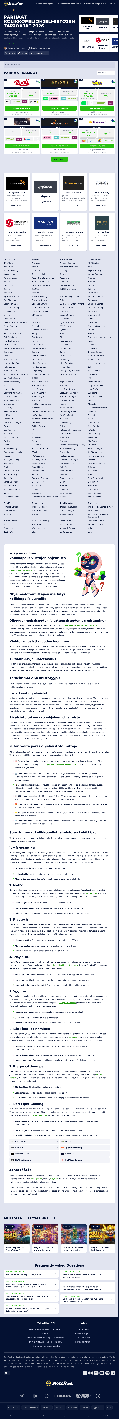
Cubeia (63, 311)
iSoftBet (91, 374)
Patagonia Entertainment (71, 430)
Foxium (35, 341)
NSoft (90, 418)
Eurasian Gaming (95, 326)
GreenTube (37, 359)
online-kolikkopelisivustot (20, 575)
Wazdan (35, 514)
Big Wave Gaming (40, 296)
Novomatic (64, 418)
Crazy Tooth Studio (40, 311)
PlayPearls (92, 441)
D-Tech (7, 315)
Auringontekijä (10, 278)
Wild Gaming (65, 520)
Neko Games (9, 411)
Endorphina (92, 322)
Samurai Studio (11, 470)
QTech (35, 452)
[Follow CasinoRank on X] (95, 1376)
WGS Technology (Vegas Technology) (98, 515)
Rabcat (7, 456)
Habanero (92, 359)
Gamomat (8, 352)
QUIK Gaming (93, 452)
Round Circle (37, 467)
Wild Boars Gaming (40, 520)
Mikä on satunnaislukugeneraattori (45, 1349)
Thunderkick (37, 503)
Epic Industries (38, 326)
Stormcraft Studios (12, 496)
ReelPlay (8, 463)
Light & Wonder (94, 389)
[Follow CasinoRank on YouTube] (101, 1376)
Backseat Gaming (39, 281)
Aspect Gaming (94, 270)
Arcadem (36, 270)
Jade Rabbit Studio (12, 378)
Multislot (36, 407)
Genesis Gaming (94, 352)
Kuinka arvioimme (83, 1341)
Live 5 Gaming (38, 393)
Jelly (61, 378)
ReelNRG (91, 459)
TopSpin (91, 503)
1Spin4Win (8, 259)
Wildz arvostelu (96, 112)
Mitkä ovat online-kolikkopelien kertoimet (45, 1341)
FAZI (62, 333)
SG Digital (91, 470)
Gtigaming (64, 359)
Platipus (63, 437)
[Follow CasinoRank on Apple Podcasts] (112, 1376)
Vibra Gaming (66, 510)
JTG (89, 378)
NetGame (8, 415)
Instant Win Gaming (41, 374)
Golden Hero (9, 359)
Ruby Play (64, 467)
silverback (64, 474)
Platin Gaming (38, 437)
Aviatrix (90, 278)
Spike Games (93, 485)
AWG (6, 281)
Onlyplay (8, 426)
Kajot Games (65, 381)
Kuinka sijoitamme (83, 1345)
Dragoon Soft (93, 315)
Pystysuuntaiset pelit (13, 452)
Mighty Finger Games (41, 404)
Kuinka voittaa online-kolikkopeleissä (45, 1345)
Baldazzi (91, 281)
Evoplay (7, 330)
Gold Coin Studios (95, 355)
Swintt (63, 496)
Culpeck (91, 311)
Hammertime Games (13, 363)
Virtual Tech (92, 510)
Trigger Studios (39, 507)
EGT (34, 318)
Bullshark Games (95, 304)
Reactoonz (73, 968)
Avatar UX (64, 278)
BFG (61, 292)
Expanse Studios (39, 330)
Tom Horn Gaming (68, 503)
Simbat (90, 474)
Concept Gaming (95, 307)
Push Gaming (93, 448)
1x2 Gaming (37, 259)
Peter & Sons (65, 433)
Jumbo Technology (12, 381)
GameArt (64, 344)
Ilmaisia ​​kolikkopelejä (94, 3)
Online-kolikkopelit (44, 3)
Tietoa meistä (83, 1332)
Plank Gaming (10, 437)
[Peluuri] (46, 1399)
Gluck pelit (64, 355)
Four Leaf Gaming (12, 341)
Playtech (54, 1182)
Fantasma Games (11, 333)
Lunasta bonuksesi (21, 108)
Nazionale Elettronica (97, 407)
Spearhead (37, 485)
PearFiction (9, 433)
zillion (34, 532)
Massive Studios (94, 396)
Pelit (34, 433)
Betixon (90, 289)
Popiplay (91, 444)
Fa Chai (90, 330)
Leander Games (11, 389)
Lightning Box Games (13, 393)
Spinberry (36, 489)
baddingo (64, 281)
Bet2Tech (36, 289)
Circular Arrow (66, 307)
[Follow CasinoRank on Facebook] (84, 1376)
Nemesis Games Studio (42, 411)
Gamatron (36, 344)
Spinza (7, 493)
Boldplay (64, 300)
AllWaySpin (9, 266)
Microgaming (10, 404)
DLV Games (37, 315)
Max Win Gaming (67, 400)
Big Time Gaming (11, 296)
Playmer (63, 441)
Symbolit (45, 1336)
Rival (6, 467)
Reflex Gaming (38, 463)
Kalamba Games (94, 381)
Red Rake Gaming (95, 456)
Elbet (89, 318)
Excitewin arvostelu (58, 150)
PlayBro (7, 441)
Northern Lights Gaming (43, 418)
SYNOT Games (94, 496)
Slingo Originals (11, 482)
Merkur (90, 400)
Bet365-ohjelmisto (68, 289)
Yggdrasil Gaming (68, 528)
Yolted (90, 528)
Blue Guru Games (95, 296)
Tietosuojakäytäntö (82, 1336)
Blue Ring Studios (12, 300)
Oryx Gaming (10, 430)
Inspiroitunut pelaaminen (15, 374)
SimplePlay (9, 478)
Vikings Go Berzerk (67, 1006)
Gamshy (35, 352)
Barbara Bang (66, 285)
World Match (37, 528)
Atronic (63, 274)
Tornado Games (11, 507)
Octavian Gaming (11, 422)
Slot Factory (37, 482)
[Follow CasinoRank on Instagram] (89, 1376)
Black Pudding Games (69, 296)
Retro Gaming (66, 463)
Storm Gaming (94, 493)
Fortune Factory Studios (98, 337)
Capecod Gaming (11, 307)
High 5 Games (38, 363)
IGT (89, 367)
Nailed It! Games (67, 407)
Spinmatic (64, 489)
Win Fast (8, 524)
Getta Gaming (38, 355)
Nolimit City (9, 418)
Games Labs (65, 348)
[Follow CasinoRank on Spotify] (106, 1376)
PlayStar (35, 444)
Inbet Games (9, 370)
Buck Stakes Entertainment (72, 304)
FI (6, 1376)
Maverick (36, 400)
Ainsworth (36, 263)
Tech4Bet (8, 503)
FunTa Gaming (10, 344)
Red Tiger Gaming (12, 459)
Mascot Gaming (67, 396)
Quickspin (64, 452)
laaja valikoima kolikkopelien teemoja (61, 768)
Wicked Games (10, 520)
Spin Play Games (11, 489)
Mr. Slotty (8, 407)
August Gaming (94, 274)
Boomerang (92, 300)
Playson (7, 444)
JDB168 (35, 378)
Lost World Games (68, 393)
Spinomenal (92, 489)
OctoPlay (36, 422)
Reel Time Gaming (68, 459)
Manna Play (37, 396)
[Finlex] (34, 1399)
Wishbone (36, 524)
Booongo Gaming (40, 304)
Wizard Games (66, 524)
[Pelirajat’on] (62, 1399)
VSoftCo (7, 514)
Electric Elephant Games (14, 322)
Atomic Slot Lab (39, 274)
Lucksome (92, 393)
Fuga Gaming (66, 341)
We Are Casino (66, 514)
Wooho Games (94, 524)
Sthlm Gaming (66, 493)
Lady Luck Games (95, 385)
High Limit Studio (95, 363)
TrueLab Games (11, 510)
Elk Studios (37, 322)
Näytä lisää (57, 159)
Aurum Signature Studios (43, 278)
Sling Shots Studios (96, 478)
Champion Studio (39, 307)
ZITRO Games (66, 532)
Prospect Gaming (67, 448)
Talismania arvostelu (59, 112)
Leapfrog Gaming (67, 389)
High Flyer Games (67, 363)
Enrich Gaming (10, 326)
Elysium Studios (67, 322)
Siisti (34, 474)
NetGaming (37, 415)
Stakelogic (36, 493)
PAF (33, 430)
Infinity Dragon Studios (70, 370)
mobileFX (64, 404)
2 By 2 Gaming (66, 259)
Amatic (35, 266)
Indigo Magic (38, 370)
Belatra (7, 289)
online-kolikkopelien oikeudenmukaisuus (79, 628)
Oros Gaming (93, 426)
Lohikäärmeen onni (38, 1118)
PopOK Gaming (11, 448)
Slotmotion (92, 482)
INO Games (92, 370)
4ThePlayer (9, 263)
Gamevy (91, 348)
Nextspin (91, 415)
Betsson (35, 292)
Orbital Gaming (39, 426)
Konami (63, 385)
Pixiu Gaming (93, 433)
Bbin (89, 285)
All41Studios (93, 263)
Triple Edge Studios (68, 507)
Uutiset (112, 3)
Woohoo (8, 528)
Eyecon (63, 330)
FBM (89, 333)
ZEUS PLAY (8, 532)
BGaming (91, 292)
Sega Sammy (65, 470)
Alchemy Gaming (67, 263)
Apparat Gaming (11, 270)
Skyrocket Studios (40, 478)
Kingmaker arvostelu (96, 150)
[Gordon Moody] (83, 1399)
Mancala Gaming (11, 396)
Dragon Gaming (67, 315)
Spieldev (63, 485)
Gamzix (63, 352)
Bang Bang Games (40, 285)
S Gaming (91, 467)
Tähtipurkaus (91, 896)
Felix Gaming (9, 337)
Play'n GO (92, 437)
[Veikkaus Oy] (21, 1399)
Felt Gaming (37, 337)
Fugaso (90, 341)
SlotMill (63, 482)
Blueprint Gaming (40, 300)
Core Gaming (10, 311)
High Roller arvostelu (21, 150)
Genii (6, 355)
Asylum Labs (9, 274)
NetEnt (90, 411)
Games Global (38, 348)
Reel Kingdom (38, 459)
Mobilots (91, 404)
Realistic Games (67, 456)
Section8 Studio (39, 470)
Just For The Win (39, 381)
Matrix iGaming (11, 400)
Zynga (90, 532)
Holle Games (9, 367)
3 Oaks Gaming (94, 259)
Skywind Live (65, 478)
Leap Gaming (38, 389)
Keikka (7, 385)
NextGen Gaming (67, 415)
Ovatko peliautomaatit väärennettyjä (45, 1332)
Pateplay (91, 430)
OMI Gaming (65, 422)
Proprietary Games (40, 448)
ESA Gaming (65, 326)
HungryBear (65, 367)
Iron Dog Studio (67, 374)
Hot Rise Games (39, 367)
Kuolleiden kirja (59, 968)
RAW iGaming (38, 456)
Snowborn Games (12, 485)
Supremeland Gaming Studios (45, 496)
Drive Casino (9, 318)
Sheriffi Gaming (11, 474)
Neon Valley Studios (68, 411)
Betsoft (7, 292)
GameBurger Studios (13, 348)
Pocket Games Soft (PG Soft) (72, 444)
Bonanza (73, 1040)
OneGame (92, 422)
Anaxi (90, 266)
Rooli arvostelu (21, 112)
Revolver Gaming (95, 463)
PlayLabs (36, 441)
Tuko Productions (40, 510)
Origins (63, 426)
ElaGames (64, 318)
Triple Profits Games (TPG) (99, 507)
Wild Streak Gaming (96, 520)
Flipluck (63, 337)
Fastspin (35, 333)
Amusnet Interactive (69, 266)
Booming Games (11, 304)
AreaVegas (64, 270)
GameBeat (92, 344)
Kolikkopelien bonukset (68, 3)
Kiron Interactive (39, 385)
